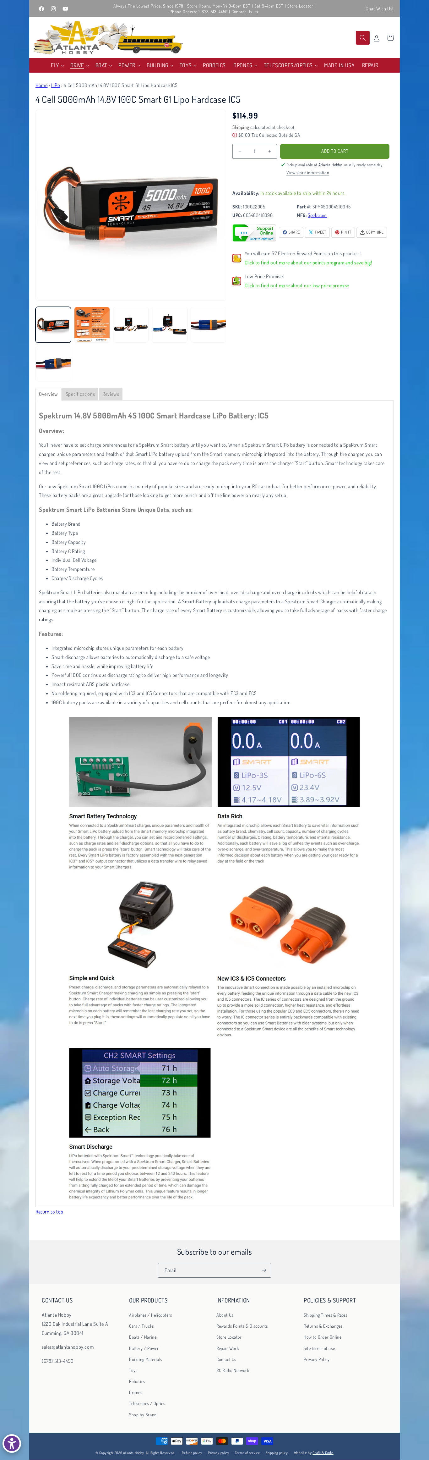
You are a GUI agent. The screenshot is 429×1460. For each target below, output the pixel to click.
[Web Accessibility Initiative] (12, 1443)
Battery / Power (144, 1348)
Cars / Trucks (141, 1326)
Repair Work (227, 1348)
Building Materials (145, 1359)
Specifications (80, 394)
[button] (57, 65)
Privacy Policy (316, 1359)
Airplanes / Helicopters (150, 1315)
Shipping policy (277, 1453)
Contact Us (226, 1359)
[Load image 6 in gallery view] (53, 363)
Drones (135, 1392)
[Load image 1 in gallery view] (53, 324)
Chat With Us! (380, 8)
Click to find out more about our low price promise (297, 285)
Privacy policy (218, 1453)
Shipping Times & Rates (325, 1315)
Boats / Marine (142, 1337)
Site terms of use (319, 1348)
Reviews (110, 394)
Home (41, 85)
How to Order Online (322, 1337)
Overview (48, 394)
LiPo (55, 85)
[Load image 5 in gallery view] (208, 324)
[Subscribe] (264, 1270)
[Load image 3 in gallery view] (131, 324)
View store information (307, 172)
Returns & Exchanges (323, 1326)
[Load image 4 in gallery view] (169, 324)
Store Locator (229, 1337)
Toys (133, 1370)
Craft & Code (322, 1452)
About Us (224, 1315)
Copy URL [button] (375, 232)
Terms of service (247, 1453)
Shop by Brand (143, 1414)
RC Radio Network (232, 1370)
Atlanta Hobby (133, 1453)
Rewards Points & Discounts (242, 1326)
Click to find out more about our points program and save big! (308, 262)
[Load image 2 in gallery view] (92, 324)
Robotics (137, 1381)
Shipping (240, 127)
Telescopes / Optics (147, 1403)
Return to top (49, 1211)
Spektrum (317, 215)
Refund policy (192, 1453)
